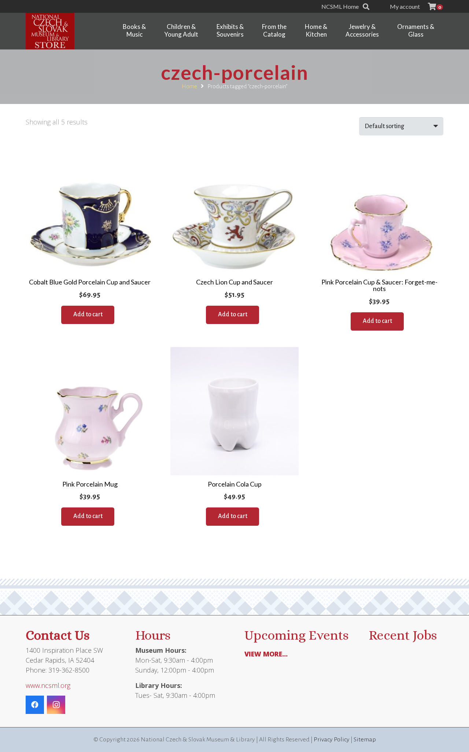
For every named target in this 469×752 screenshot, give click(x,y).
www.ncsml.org (48, 685)
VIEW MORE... (266, 653)
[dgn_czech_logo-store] (50, 31)
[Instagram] (56, 705)
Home (189, 86)
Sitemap (365, 739)
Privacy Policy (332, 739)
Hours (152, 635)
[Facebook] (35, 705)
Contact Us (57, 635)
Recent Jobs (403, 635)
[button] (366, 6)
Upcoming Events (296, 635)
